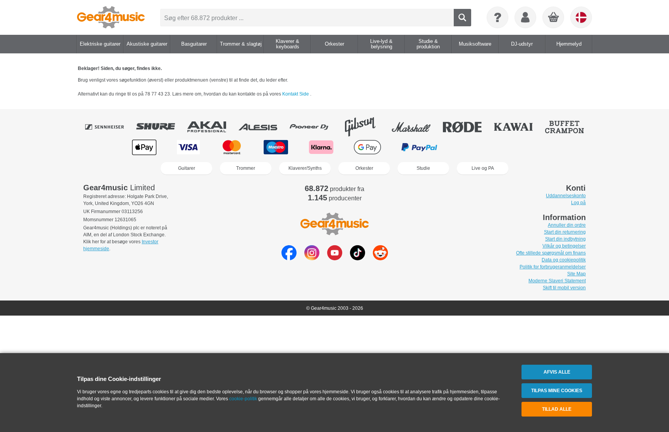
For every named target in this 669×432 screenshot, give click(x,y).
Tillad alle (556, 409)
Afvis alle (557, 372)
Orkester (364, 168)
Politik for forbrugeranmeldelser (553, 267)
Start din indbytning (565, 239)
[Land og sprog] (581, 17)
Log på (578, 202)
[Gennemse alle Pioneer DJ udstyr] (314, 127)
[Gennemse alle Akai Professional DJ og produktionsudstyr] (212, 127)
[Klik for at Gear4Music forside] (111, 17)
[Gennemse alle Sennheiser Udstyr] (110, 127)
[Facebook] (289, 258)
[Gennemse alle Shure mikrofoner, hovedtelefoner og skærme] (161, 127)
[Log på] (525, 17)
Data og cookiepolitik (564, 260)
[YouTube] (334, 258)
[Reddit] (380, 258)
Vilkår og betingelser (564, 246)
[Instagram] (311, 258)
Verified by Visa (524, 147)
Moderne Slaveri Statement (557, 280)
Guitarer (186, 168)
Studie (423, 168)
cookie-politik (243, 398)
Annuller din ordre (567, 225)
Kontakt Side (296, 94)
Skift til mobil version (564, 287)
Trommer (245, 168)
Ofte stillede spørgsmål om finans (551, 253)
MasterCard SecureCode (474, 147)
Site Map (576, 274)
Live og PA (483, 168)
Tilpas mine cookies (556, 390)
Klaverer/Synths (305, 168)
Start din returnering (565, 232)
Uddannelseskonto (566, 195)
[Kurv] (553, 18)
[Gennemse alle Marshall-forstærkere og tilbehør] (416, 127)
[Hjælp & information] (497, 17)
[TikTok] (357, 258)
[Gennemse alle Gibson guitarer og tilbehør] (365, 127)
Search (462, 17)
